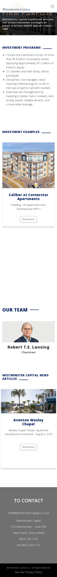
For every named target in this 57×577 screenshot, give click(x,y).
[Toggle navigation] (52, 6)
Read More (28, 219)
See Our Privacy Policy (28, 572)
